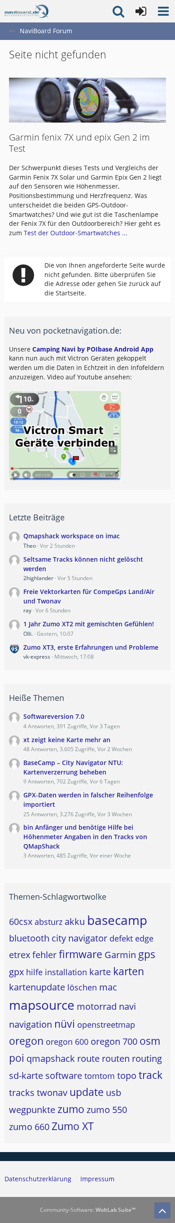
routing (147, 1058)
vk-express (36, 656)
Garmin (120, 955)
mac (108, 987)
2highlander (38, 578)
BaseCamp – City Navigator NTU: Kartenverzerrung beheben (73, 767)
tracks (22, 1093)
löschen (82, 987)
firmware (80, 954)
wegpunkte (32, 1110)
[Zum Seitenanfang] (162, 1210)
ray (27, 610)
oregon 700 (114, 1041)
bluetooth (29, 938)
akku (75, 921)
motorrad (97, 1006)
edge (144, 938)
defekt (121, 938)
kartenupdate (37, 987)
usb (113, 1093)
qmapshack (50, 1058)
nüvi (64, 1023)
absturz (48, 921)
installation (66, 972)
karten (128, 971)
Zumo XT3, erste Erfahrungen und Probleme (90, 647)
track (150, 1075)
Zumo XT (73, 1126)
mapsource (41, 1004)
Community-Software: (88, 1210)
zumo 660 (29, 1127)
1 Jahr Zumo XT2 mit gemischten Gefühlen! (88, 624)
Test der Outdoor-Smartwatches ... (75, 233)
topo (126, 1075)
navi (127, 1006)
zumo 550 (107, 1110)
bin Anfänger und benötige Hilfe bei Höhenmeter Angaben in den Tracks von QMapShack (85, 836)
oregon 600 (67, 1041)
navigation (30, 1024)
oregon (26, 1041)
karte (100, 972)
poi (16, 1058)
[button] (163, 11)
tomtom (99, 1075)
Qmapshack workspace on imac (71, 536)
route (88, 1058)
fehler (44, 955)
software (63, 1075)
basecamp (117, 919)
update (87, 1092)
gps (146, 954)
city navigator (79, 938)
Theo (29, 546)
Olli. (28, 634)
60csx (20, 921)
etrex (19, 955)
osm (150, 1041)
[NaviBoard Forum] (26, 11)
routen (116, 1058)
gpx (16, 972)
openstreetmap (106, 1024)
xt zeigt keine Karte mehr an (66, 739)
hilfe (34, 972)
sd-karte (26, 1075)
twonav (52, 1093)
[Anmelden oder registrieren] (141, 11)
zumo (70, 1109)
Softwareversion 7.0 (53, 716)
